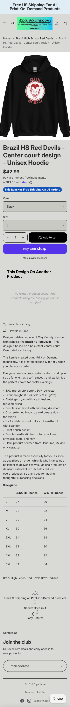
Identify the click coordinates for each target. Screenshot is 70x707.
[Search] (13, 23)
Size (6, 217)
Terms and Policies (35, 692)
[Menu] (4, 23)
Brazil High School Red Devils (34, 38)
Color (6, 198)
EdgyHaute (39, 684)
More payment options (35, 258)
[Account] (56, 23)
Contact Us (10, 632)
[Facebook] (22, 700)
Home (6, 38)
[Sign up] (61, 666)
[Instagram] (29, 700)
